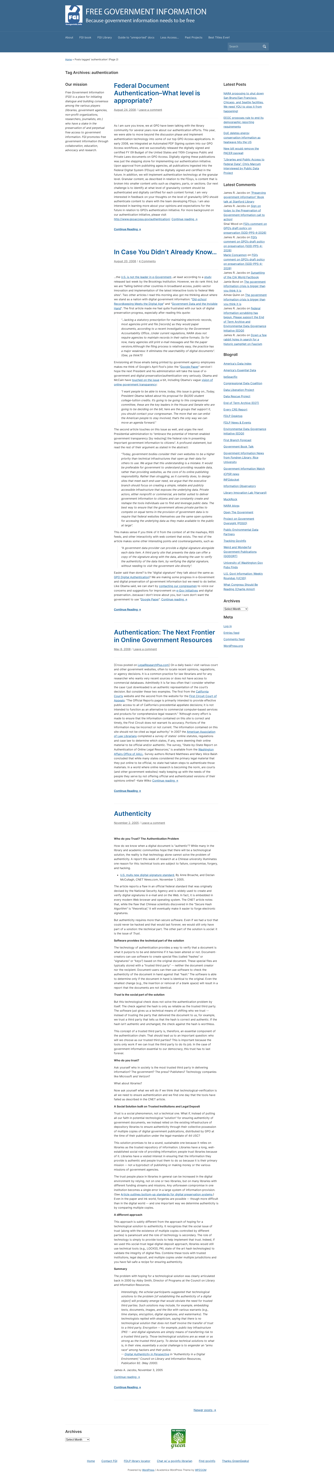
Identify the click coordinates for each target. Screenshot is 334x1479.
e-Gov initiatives (187, 590)
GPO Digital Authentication (131, 577)
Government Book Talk (239, 446)
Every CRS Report (235, 409)
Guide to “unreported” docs (136, 37)
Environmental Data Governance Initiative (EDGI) (245, 431)
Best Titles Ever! (219, 37)
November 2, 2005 (126, 823)
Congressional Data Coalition (243, 383)
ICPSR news (231, 474)
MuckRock (230, 499)
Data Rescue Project (237, 396)
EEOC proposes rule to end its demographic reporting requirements (244, 122)
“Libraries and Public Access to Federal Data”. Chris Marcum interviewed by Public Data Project (244, 166)
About (69, 37)
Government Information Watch (244, 468)
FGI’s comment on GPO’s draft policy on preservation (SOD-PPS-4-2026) (245, 228)
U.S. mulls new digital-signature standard (147, 875)
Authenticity (132, 813)
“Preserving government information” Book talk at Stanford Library (245, 197)
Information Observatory (240, 486)
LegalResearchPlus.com (153, 665)
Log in (228, 626)
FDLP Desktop (233, 416)
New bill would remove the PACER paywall (241, 151)
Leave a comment (150, 109)
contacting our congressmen (178, 586)
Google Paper (189, 366)
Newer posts (205, 1410)
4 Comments (147, 262)
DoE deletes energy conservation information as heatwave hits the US (242, 137)
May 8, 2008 (122, 649)
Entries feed (231, 632)
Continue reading (185, 219)
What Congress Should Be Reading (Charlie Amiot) (241, 587)
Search (264, 46)
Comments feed (234, 639)
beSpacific (230, 377)
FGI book (85, 37)
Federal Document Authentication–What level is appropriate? (157, 93)
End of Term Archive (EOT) (241, 403)
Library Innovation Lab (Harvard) (245, 492)
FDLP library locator (137, 1461)
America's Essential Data (240, 370)
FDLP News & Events (237, 422)
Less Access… (169, 37)
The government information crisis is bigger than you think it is (245, 286)
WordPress (148, 1469)
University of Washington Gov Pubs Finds (243, 565)
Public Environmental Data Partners (241, 532)
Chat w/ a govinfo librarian (174, 1461)
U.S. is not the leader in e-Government (146, 277)
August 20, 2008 (125, 261)
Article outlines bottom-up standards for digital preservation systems (166, 1194)
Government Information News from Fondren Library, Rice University (244, 457)
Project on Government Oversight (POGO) (239, 521)
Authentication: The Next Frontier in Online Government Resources (164, 636)
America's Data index (238, 363)
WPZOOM (200, 1469)
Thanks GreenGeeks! (235, 1461)
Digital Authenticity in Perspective (147, 1354)
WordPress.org (233, 646)
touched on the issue (145, 380)
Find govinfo (207, 1461)
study (208, 277)
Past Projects (193, 37)
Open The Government (238, 512)
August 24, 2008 (125, 109)
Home (68, 59)
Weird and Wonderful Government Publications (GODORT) (240, 551)
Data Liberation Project (239, 390)
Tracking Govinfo (235, 540)
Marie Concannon (235, 255)
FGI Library (104, 37)
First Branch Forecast (237, 440)
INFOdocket (231, 479)
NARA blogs (231, 505)
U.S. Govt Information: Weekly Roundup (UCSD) (243, 576)
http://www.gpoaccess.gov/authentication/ (142, 219)
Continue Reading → (127, 229)
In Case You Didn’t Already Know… (165, 252)
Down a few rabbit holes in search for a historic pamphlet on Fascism (245, 339)
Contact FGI (109, 1461)
